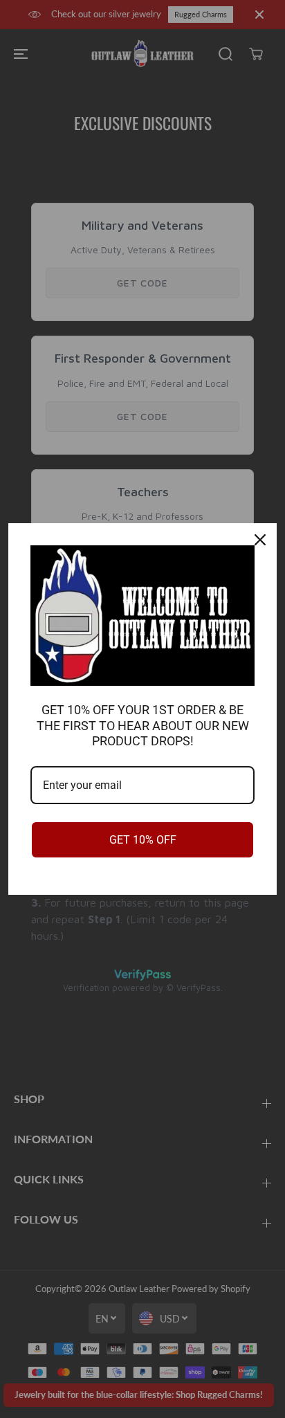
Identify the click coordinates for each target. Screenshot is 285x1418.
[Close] (260, 539)
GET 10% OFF (142, 839)
